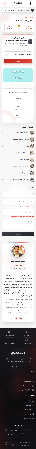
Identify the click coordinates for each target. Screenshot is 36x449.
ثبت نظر (18, 234)
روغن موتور (27, 430)
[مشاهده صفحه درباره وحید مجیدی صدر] (18, 251)
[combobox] (18, 54)
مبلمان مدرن (11, 434)
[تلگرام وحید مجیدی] (16, 318)
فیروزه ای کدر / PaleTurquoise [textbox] (22, 54)
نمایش (18, 61)
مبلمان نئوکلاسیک (22, 434)
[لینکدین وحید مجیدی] (20, 318)
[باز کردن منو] (32, 3)
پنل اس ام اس (9, 430)
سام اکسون (18, 430)
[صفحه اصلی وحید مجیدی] (18, 3)
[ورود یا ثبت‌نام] (4, 3)
